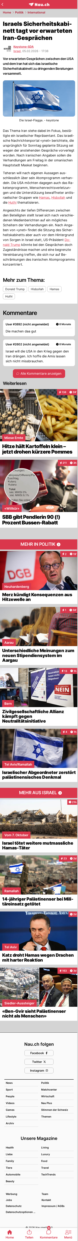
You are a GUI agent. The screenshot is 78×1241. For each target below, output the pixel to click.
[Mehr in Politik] (39, 544)
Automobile (13, 1174)
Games (10, 1109)
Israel (17, 51)
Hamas (44, 197)
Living (45, 1147)
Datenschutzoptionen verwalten (22, 1211)
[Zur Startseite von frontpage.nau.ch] (39, 4)
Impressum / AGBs (53, 1205)
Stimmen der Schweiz (54, 1109)
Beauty (10, 1181)
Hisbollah (58, 197)
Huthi (12, 202)
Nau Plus (46, 1103)
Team (45, 1193)
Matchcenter (49, 1089)
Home (7, 12)
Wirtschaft (47, 1096)
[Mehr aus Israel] (39, 793)
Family (10, 1160)
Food (44, 1160)
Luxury (45, 1154)
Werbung (11, 1193)
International (36, 12)
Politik (19, 12)
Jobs (9, 1199)
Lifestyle (11, 1116)
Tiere (9, 1167)
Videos (10, 1103)
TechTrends (48, 1174)
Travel (45, 1167)
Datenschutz (14, 1205)
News (9, 1082)
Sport (9, 1089)
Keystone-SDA (23, 46)
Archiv (10, 1123)
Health (10, 1147)
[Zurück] (2, 4)
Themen (46, 1116)
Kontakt (46, 1199)
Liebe (9, 1154)
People (10, 1096)
